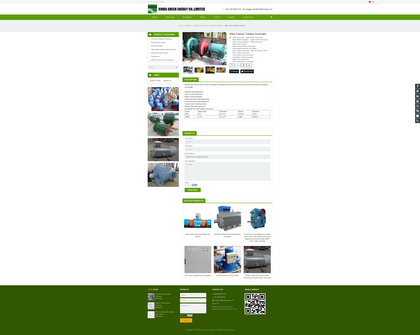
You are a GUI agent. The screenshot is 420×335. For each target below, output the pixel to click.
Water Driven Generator (241, 59)
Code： (187, 183)
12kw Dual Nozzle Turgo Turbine (227, 275)
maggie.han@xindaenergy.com (258, 9)
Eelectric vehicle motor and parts (162, 60)
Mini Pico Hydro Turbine (259, 50)
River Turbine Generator (241, 53)
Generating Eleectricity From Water (245, 48)
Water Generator (256, 42)
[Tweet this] (237, 65)
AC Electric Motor (157, 46)
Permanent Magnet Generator (203, 109)
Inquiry (235, 71)
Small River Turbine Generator (243, 57)
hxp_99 (216, 303)
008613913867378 (219, 294)
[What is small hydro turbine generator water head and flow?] (151, 317)
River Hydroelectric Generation (243, 61)
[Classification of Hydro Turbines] (151, 300)
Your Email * (189, 146)
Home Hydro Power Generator (243, 55)
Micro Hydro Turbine (240, 44)
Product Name (190, 153)
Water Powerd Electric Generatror (244, 46)
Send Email (248, 71)
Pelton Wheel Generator (241, 50)
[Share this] (232, 65)
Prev (185, 48)
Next (223, 48)
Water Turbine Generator (259, 40)
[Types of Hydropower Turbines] (151, 309)
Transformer (155, 56)
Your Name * (189, 138)
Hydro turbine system (158, 42)
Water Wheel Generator (241, 40)
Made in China (155, 80)
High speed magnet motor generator (163, 49)
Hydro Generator (238, 37)
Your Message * (190, 161)
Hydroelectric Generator (254, 37)
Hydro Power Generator (241, 42)
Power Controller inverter (159, 53)
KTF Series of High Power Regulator (198, 275)
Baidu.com (167, 80)
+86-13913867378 (233, 9)
